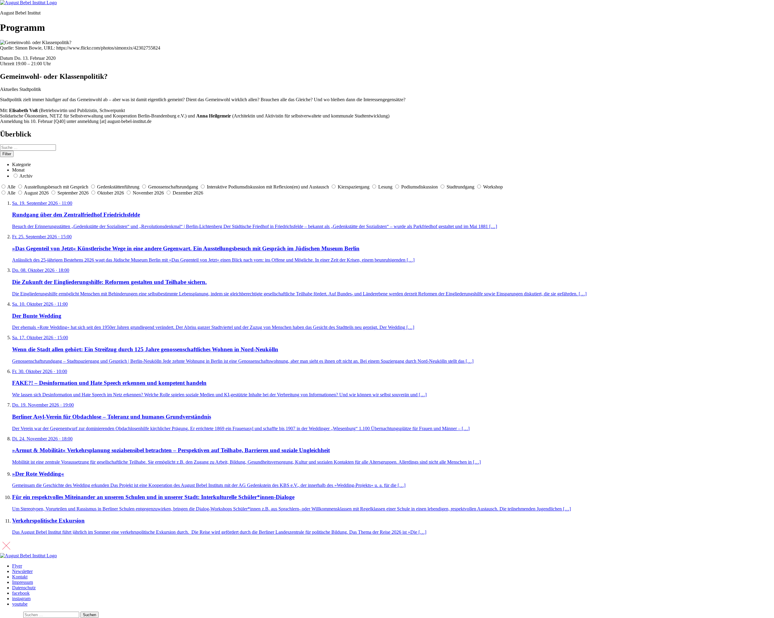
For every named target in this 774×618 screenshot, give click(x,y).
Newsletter (22, 571)
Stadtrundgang (460, 186)
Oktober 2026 (111, 192)
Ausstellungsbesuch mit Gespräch (56, 186)
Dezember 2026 (188, 192)
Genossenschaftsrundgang (173, 186)
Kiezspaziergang (353, 186)
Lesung (385, 186)
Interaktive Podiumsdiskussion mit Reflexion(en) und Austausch (268, 186)
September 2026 (73, 192)
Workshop (493, 186)
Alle (11, 186)
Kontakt (20, 576)
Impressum (22, 582)
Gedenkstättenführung (118, 186)
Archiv (26, 176)
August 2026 (37, 192)
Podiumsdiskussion (419, 186)
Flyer (17, 565)
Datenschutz (24, 587)
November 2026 (149, 192)
